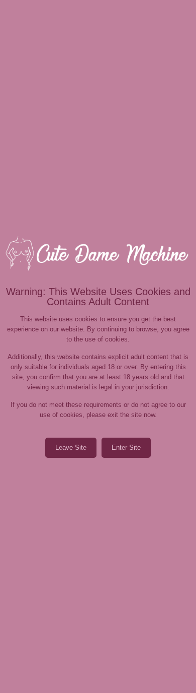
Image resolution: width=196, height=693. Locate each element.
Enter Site (126, 447)
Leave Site (70, 447)
